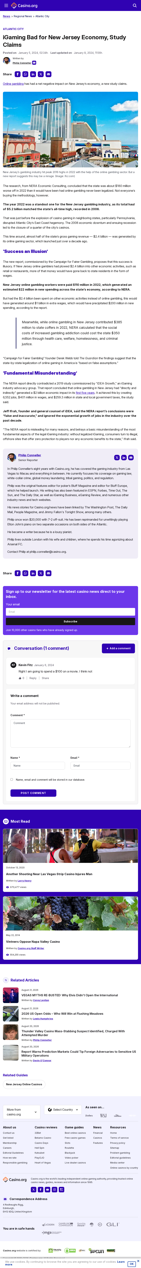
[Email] (131, 457)
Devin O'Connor (42, 1060)
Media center (117, 1162)
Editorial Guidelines (13, 1152)
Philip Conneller (22, 63)
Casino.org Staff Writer (31, 948)
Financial (98, 1132)
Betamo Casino (43, 1137)
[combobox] (21, 1112)
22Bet (38, 1132)
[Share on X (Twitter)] (41, 74)
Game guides (74, 1127)
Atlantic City (42, 16)
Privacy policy (117, 1142)
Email (74, 757)
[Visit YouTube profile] (47, 1189)
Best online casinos (75, 1132)
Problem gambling (120, 1152)
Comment (17, 715)
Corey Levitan (41, 1000)
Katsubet (39, 1152)
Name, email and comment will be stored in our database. (50, 779)
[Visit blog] (61, 1189)
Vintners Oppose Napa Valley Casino (33, 941)
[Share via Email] (48, 74)
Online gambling (13, 84)
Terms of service (119, 1137)
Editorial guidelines (120, 1157)
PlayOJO (39, 1157)
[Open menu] (6, 5)
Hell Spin (39, 1147)
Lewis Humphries (43, 1018)
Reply (33, 678)
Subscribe (70, 621)
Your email (13, 604)
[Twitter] (117, 457)
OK (132, 1264)
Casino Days (41, 1142)
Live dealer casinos (75, 1162)
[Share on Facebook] (18, 74)
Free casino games (75, 1137)
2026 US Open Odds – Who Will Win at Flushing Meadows (62, 1013)
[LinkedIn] (124, 457)
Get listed (8, 1137)
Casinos (97, 1137)
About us (9, 1127)
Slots (67, 1142)
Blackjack (70, 1152)
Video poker (71, 1157)
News (6, 16)
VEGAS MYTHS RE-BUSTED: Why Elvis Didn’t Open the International (69, 995)
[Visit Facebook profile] (40, 1189)
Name (15, 757)
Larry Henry (24, 880)
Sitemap (114, 1147)
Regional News (23, 16)
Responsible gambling (15, 1162)
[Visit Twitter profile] (33, 1189)
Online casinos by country (124, 1167)
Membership (10, 1142)
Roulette (69, 1147)
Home (113, 1132)
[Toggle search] (134, 5)
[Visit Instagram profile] (54, 1189)
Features (98, 1142)
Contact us (9, 1132)
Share (45, 678)
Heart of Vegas (43, 1162)
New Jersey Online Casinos (24, 1084)
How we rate (10, 1157)
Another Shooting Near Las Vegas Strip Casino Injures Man (49, 874)
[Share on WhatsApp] (25, 74)
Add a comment (118, 648)
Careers (7, 1147)
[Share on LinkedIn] (33, 74)
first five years (85, 393)
